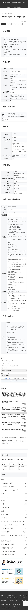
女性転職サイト (16, 598)
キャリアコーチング (23, 600)
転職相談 (8, 604)
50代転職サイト (8, 598)
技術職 (4, 24)
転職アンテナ (3, 595)
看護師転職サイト (4, 600)
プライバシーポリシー (7, 378)
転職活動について (5, 373)
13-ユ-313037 (16, 607)
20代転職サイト (8, 597)
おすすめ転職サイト (12, 595)
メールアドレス (5, 363)
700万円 (20, 24)
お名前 (3, 358)
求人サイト (24, 598)
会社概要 (2, 604)
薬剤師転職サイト (13, 600)
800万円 (4, 26)
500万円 (9, 24)
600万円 (15, 24)
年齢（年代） (4, 368)
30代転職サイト (16, 597)
